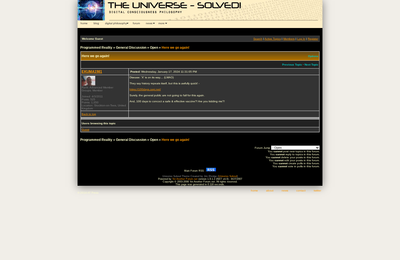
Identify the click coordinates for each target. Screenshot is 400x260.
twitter (317, 190)
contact (301, 190)
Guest (85, 129)
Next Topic (311, 64)
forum (136, 23)
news (149, 23)
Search (257, 38)
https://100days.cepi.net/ (145, 89)
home (84, 23)
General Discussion (131, 47)
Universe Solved (228, 176)
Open (154, 47)
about (269, 190)
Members (289, 38)
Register (313, 38)
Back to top (89, 114)
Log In (301, 38)
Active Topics (272, 38)
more (161, 23)
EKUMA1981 (92, 72)
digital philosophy (116, 23)
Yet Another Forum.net (185, 179)
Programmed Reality (96, 47)
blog (96, 23)
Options (313, 56)
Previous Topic (292, 64)
